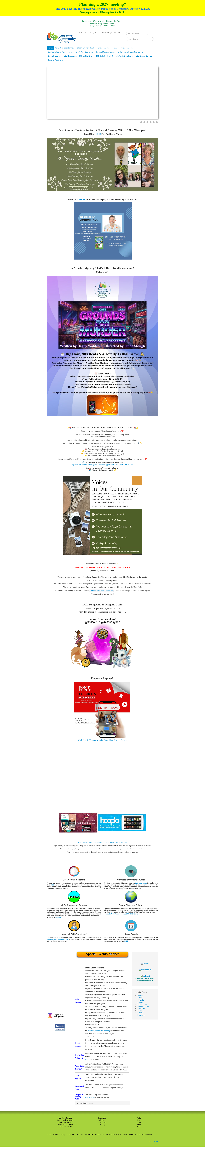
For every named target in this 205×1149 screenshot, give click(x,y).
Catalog (140, 1010)
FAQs (139, 1118)
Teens (138, 1124)
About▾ (130, 48)
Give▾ (100, 48)
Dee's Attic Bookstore (84, 52)
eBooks (140, 1002)
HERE (98, 133)
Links (139, 1122)
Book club (141, 1008)
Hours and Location (65, 1124)
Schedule (140, 1013)
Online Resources (54, 56)
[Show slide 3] (147, 122)
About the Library (65, 1126)
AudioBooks (142, 1004)
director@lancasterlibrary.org (98, 1031)
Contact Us (102, 1118)
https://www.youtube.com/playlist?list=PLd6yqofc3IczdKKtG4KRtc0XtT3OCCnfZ (102, 464)
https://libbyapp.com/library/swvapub (90, 842)
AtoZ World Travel (112, 914)
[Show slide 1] (141, 122)
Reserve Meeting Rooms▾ (105, 52)
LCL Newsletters (70, 56)
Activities (140, 998)
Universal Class (141, 883)
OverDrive (102, 1122)
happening (141, 1015)
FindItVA (58, 917)
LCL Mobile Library (86, 56)
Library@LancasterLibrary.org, (57, 939)
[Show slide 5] (154, 122)
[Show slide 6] (157, 122)
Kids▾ (123, 48)
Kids (138, 1126)
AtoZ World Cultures (131, 914)
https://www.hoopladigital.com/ (116, 842)
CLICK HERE (90, 1098)
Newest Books (143, 1006)
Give (138, 1120)
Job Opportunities (65, 1118)
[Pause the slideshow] (151, 92)
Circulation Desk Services (65, 48)
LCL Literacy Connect (144, 56)
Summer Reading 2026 (56, 60)
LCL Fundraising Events (124, 56)
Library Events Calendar (86, 48)
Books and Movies (65, 1122)
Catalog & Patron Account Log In (60, 52)
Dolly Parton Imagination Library (130, 52)
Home (50, 48)
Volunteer (102, 1120)
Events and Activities (65, 1120)
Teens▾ (115, 48)
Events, (140, 996)
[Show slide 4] (150, 122)
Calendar (140, 1000)
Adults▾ (107, 48)
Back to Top (153, 1141)
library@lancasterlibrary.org (101, 590)
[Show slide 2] (144, 122)
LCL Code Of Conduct (104, 56)
